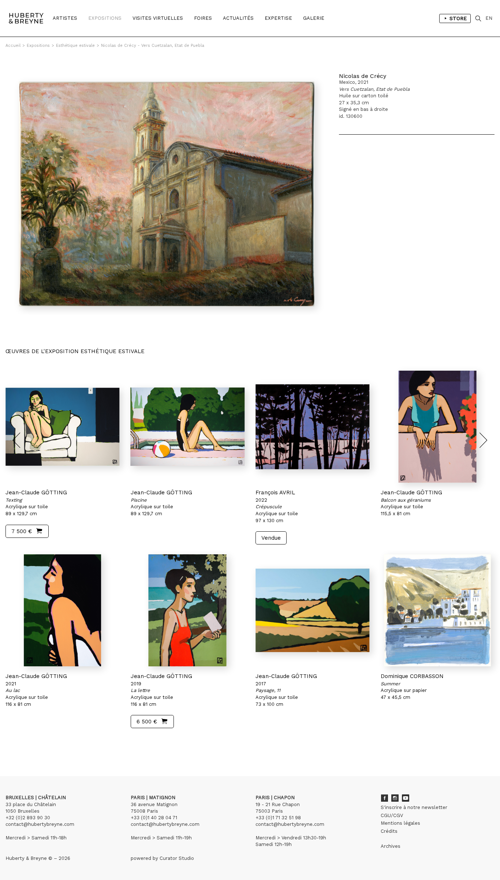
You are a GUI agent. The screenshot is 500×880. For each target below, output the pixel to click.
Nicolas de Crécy (362, 75)
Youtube (405, 798)
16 (48, 742)
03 (26, 742)
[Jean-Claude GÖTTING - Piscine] (188, 427)
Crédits (389, 831)
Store (458, 18)
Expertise (278, 18)
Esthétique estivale (75, 45)
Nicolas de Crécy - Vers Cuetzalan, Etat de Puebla (152, 45)
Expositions (105, 18)
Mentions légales (400, 823)
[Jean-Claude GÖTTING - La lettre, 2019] (188, 610)
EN (488, 18)
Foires (203, 18)
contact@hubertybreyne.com (39, 824)
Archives (390, 846)
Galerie (313, 18)
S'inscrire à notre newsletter (414, 807)
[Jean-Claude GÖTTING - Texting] (62, 427)
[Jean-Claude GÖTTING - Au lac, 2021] (62, 610)
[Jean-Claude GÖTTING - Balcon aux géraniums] (438, 427)
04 (34, 742)
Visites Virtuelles (158, 18)
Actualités (238, 18)
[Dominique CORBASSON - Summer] (438, 610)
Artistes (65, 18)
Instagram (395, 798)
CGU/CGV (392, 815)
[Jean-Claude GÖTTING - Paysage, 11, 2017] (312, 610)
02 (19, 742)
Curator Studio (177, 858)
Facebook (384, 798)
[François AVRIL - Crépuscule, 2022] (312, 427)
